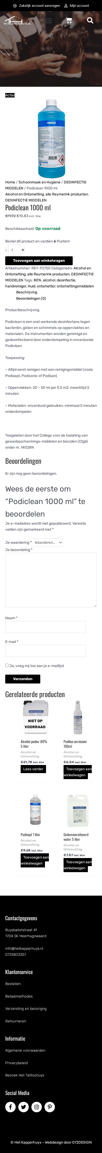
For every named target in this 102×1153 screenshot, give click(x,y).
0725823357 (15, 954)
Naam (11, 618)
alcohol (49, 280)
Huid (31, 286)
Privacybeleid (16, 1063)
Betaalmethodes (19, 996)
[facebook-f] (11, 1107)
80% (37, 280)
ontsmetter (46, 286)
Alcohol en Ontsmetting (24, 194)
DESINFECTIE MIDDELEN (26, 200)
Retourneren (15, 1021)
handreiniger (15, 286)
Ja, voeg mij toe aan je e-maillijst (36, 666)
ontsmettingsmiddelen (75, 286)
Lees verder (33, 769)
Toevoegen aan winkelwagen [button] (78, 772)
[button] (48, 21)
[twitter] (24, 1107)
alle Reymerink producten (67, 194)
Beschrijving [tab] (26, 292)
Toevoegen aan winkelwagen (39, 260)
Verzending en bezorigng (26, 1008)
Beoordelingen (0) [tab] (31, 298)
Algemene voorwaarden (25, 1050)
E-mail (11, 642)
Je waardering (18, 542)
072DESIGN (82, 1142)
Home (10, 182)
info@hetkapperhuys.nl (24, 948)
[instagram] (37, 1107)
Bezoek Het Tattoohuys (24, 1075)
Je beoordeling (18, 550)
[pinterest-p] (50, 1107)
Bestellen (13, 984)
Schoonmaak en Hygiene (39, 182)
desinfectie (66, 280)
